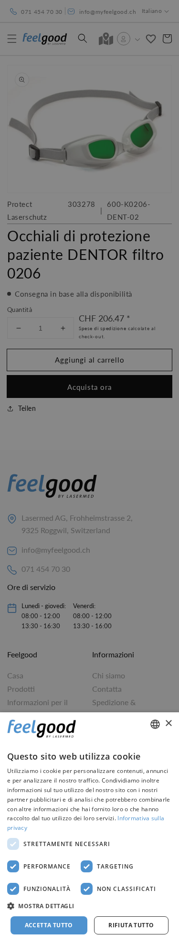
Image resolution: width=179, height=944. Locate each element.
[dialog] (89, 828)
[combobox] (155, 724)
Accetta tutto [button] (49, 925)
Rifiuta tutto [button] (131, 925)
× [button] (168, 723)
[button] (89, 906)
